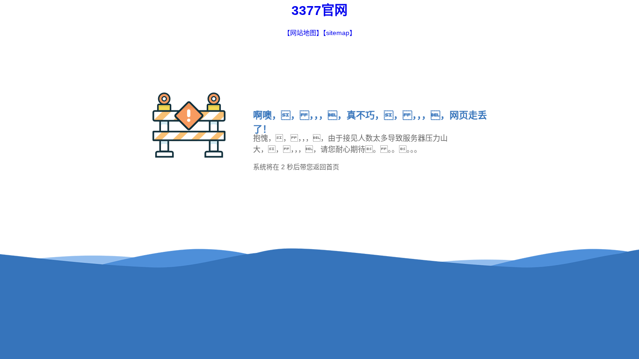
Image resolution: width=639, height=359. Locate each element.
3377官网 (319, 10)
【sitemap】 (339, 32)
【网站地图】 (303, 32)
